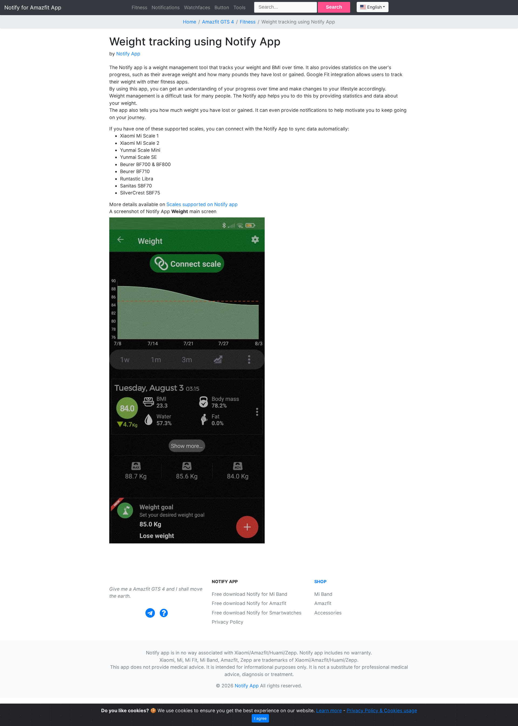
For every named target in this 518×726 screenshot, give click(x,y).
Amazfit (322, 603)
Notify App (128, 53)
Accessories (328, 613)
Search (334, 7)
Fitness (139, 7)
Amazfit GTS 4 (218, 22)
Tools (239, 7)
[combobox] (372, 7)
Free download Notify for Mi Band (249, 594)
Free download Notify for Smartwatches (256, 613)
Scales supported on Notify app (202, 204)
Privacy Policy (227, 622)
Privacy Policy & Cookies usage (382, 710)
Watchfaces (197, 7)
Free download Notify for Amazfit (249, 603)
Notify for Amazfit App (32, 7)
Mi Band (323, 594)
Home (189, 22)
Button (221, 7)
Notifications (166, 7)
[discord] (164, 613)
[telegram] (150, 613)
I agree (260, 718)
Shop (320, 581)
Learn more (329, 710)
